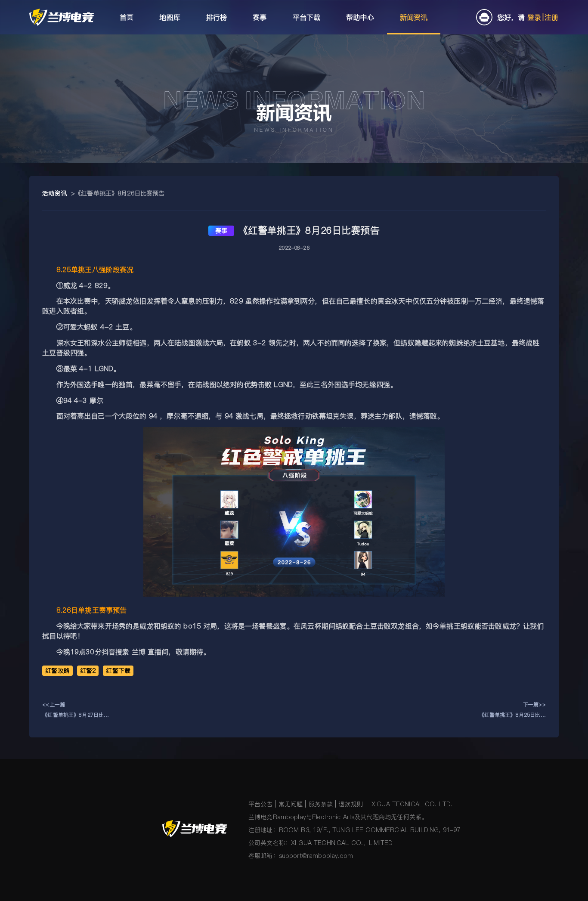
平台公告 (260, 804)
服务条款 (321, 804)
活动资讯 (54, 193)
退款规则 (350, 804)
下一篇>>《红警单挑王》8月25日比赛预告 (512, 710)
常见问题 (291, 804)
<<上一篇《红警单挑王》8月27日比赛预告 (75, 710)
